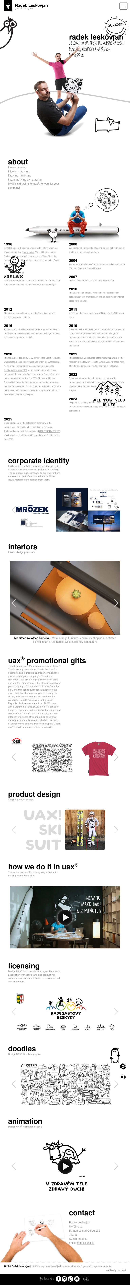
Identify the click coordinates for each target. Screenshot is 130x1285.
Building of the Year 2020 (15, 370)
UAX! (123, 1281)
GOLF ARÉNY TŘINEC (49, 431)
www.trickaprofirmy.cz (47, 284)
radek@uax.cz (85, 1253)
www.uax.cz (29, 252)
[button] (116, 510)
